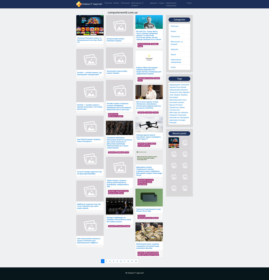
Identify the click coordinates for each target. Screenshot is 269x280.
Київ (180, 92)
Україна (172, 87)
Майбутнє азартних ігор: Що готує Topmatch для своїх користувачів (89, 206)
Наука (173, 54)
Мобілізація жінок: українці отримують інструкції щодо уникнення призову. (147, 246)
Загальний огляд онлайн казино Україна (117, 72)
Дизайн (156, 218)
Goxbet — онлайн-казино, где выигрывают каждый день (89, 73)
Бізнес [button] (116, 3)
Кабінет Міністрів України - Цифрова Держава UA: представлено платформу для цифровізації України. (148, 71)
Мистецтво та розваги (115, 116)
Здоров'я (174, 49)
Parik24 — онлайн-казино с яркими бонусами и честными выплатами (89, 107)
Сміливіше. (154, 44)
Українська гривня (177, 107)
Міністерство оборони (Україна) (148, 255)
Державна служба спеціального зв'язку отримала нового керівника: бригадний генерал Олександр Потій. (149, 171)
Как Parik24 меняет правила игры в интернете (88, 140)
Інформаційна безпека (178, 90)
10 (136, 261)
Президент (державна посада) (118, 191)
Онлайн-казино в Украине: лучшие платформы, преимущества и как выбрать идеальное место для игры (119, 106)
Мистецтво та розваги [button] (137, 4)
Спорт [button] (189, 3)
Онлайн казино (113, 114)
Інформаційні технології (179, 85)
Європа (172, 105)
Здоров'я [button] (154, 3)
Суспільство (174, 110)
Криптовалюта (113, 193)
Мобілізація (120, 152)
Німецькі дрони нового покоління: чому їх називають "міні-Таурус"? (148, 137)
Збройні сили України (145, 182)
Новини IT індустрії (92, 4)
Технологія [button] (125, 3)
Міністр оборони (150, 143)
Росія (178, 87)
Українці (184, 95)
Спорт (173, 67)
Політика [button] (108, 3)
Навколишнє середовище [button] (171, 4)
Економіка (173, 97)
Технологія (175, 36)
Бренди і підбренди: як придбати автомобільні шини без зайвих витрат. (119, 219)
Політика (174, 26)
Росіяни (179, 105)
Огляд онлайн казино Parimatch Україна (115, 40)
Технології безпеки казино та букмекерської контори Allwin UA (89, 40)
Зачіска (155, 112)
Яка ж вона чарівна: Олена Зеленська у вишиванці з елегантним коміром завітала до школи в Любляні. (148, 105)
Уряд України (142, 184)
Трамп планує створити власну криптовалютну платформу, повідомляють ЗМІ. (118, 183)
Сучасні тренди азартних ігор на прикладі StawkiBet (89, 173)
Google (140, 46)
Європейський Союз (178, 100)
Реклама (172, 122)
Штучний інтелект (176, 102)
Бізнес (173, 31)
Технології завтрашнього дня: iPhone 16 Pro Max (148, 210)
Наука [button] (161, 3)
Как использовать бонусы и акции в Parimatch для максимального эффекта (88, 240)
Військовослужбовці (151, 252)
